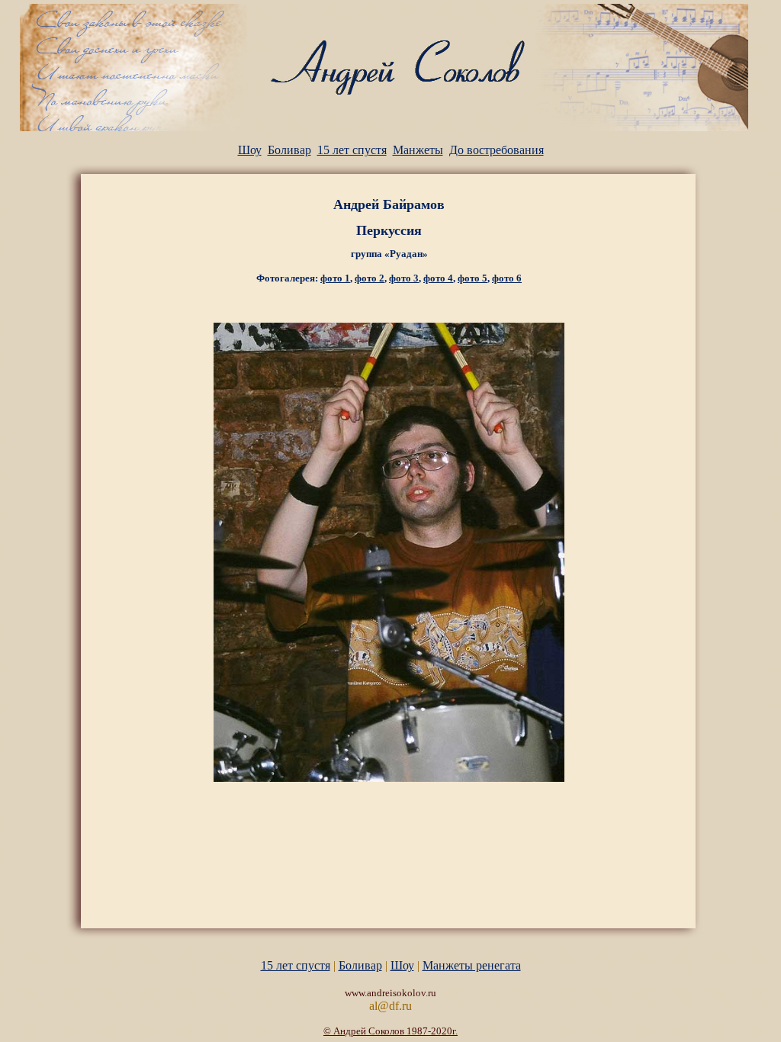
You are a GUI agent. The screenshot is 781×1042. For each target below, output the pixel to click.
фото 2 (369, 278)
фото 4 (438, 278)
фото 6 (507, 278)
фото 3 (404, 278)
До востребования (496, 149)
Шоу (250, 149)
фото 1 (335, 278)
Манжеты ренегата (472, 965)
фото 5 (472, 278)
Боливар (289, 149)
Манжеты (418, 149)
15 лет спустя (352, 149)
